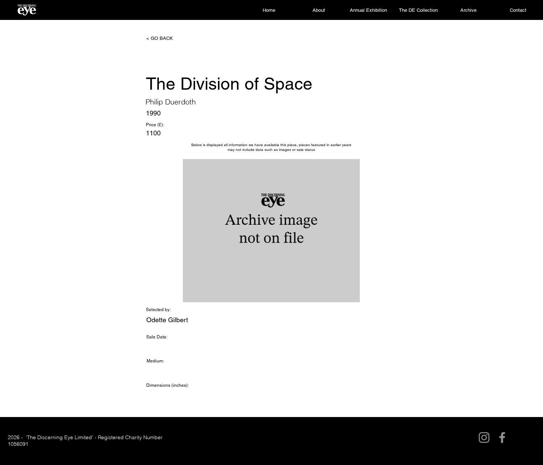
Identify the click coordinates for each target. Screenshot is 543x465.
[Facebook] (502, 437)
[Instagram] (484, 437)
